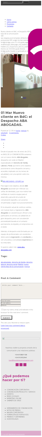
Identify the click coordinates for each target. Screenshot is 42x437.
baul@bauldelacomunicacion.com (21, 360)
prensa (27, 266)
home (18, 130)
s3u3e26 (4, 133)
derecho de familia (19, 262)
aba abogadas (6, 262)
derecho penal (12, 264)
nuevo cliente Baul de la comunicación (15, 265)
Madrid (20, 264)
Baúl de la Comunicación (17, 434)
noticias (23, 130)
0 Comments (14, 133)
